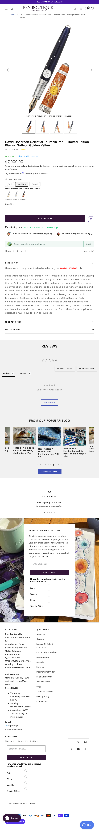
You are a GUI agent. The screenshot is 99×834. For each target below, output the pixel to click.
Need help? (88, 251)
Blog (38, 686)
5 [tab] (48, 464)
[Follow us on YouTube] (78, 749)
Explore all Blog (50, 471)
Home (13, 15)
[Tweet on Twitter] (21, 251)
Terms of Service (44, 691)
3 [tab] (43, 464)
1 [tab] (38, 464)
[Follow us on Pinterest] (71, 749)
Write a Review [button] (88, 368)
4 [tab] (45, 464)
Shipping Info (42, 657)
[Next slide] (91, 70)
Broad (35, 184)
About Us (40, 634)
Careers (40, 639)
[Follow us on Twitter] (78, 742)
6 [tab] (51, 464)
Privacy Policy (42, 696)
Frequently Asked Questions (44, 646)
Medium (22, 184)
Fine (10, 184)
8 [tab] (56, 464)
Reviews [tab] (6, 373)
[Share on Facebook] (13, 251)
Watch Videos (12, 329)
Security (40, 662)
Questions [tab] (23, 373)
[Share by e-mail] (25, 251)
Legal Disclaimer (44, 676)
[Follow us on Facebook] (71, 742)
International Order (45, 671)
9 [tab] (58, 464)
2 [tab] (40, 464)
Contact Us (42, 701)
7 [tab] (53, 464)
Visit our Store (43, 681)
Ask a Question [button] (66, 368)
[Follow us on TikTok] (85, 749)
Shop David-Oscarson (28, 156)
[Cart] (86, 9)
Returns (40, 667)
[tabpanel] (49, 443)
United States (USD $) (16, 803)
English (33, 803)
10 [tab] (61, 464)
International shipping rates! (49, 506)
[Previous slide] (7, 70)
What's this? (11, 169)
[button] (75, 9)
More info (89, 244)
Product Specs (13, 322)
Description (11, 263)
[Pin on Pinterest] (17, 251)
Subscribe (49, 573)
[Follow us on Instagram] (85, 742)
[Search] (12, 9)
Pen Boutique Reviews (46, 652)
